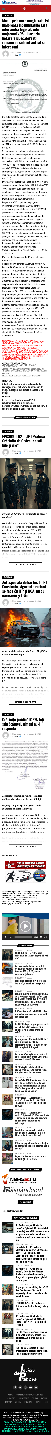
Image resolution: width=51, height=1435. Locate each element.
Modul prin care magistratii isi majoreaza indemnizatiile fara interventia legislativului (25, 370)
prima (6, 373)
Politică (35, 1398)
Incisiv (15, 55)
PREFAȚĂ (10, 1394)
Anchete (18, 1402)
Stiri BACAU (41, 1422)
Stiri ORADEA (36, 1429)
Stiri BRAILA (43, 1431)
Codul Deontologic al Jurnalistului (29, 1394)
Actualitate (11, 1398)
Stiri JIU (37, 1426)
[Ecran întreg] (45, 937)
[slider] (23, 937)
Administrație (24, 1398)
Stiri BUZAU (10, 1424)
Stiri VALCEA (31, 1431)
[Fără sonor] (41, 937)
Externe (44, 1398)
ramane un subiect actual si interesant (22, 376)
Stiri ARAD (19, 1422)
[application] (25, 926)
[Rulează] (5, 937)
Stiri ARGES (29, 1422)
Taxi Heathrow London (12, 1211)
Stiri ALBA (8, 1422)
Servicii (38, 1402)
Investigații (28, 1402)
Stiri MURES (23, 1429)
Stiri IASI (28, 1426)
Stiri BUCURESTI (24, 1424)
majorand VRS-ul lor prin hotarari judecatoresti (19, 366)
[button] (25, 926)
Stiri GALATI (18, 1426)
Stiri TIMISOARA (16, 1431)
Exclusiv (8, 1402)
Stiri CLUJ (37, 1424)
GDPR (46, 1402)
